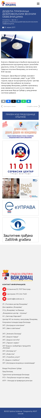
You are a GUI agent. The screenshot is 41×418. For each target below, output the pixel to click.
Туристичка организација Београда (15, 375)
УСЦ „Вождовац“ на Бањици (13, 310)
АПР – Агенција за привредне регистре (17, 381)
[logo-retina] (9, 3)
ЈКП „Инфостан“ (8, 354)
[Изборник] (38, 3)
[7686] (20, 130)
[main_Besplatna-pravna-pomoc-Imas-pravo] (20, 188)
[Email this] (3, 101)
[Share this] (8, 101)
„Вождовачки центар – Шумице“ (14, 313)
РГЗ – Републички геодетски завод (15, 378)
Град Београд (7, 371)
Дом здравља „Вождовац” (12, 307)
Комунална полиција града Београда (16, 322)
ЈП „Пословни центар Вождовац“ (15, 304)
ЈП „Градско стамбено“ (11, 360)
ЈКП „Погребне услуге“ (11, 357)
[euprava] (20, 208)
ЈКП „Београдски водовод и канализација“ (18, 363)
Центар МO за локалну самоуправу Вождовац (19, 319)
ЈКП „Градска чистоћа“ (11, 340)
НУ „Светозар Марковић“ (12, 316)
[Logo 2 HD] (20, 230)
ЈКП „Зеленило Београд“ (11, 334)
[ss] (20, 158)
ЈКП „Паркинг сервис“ (10, 343)
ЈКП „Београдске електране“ (13, 325)
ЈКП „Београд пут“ (9, 351)
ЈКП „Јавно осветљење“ (11, 328)
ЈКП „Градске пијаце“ (10, 337)
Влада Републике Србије (12, 368)
